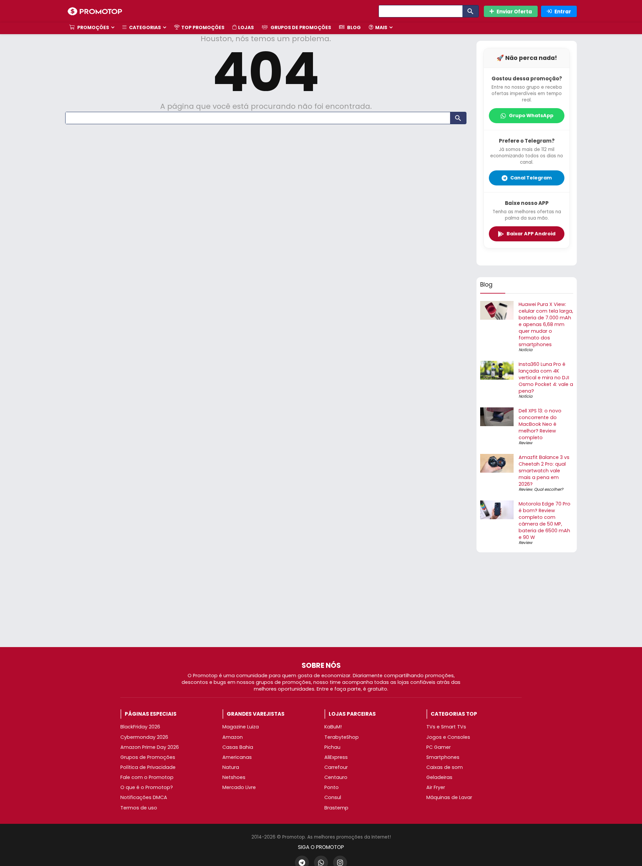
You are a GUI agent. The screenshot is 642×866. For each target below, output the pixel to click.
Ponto (331, 787)
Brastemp (336, 807)
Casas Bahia (237, 747)
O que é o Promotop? (146, 787)
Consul (332, 797)
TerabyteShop (341, 737)
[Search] (470, 11)
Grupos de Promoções (300, 27)
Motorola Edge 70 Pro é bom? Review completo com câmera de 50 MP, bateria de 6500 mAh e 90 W (544, 520)
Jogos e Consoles (448, 737)
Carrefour (336, 767)
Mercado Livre (239, 787)
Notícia (525, 349)
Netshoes (233, 777)
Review (525, 443)
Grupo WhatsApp (531, 115)
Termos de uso (138, 807)
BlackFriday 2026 (140, 726)
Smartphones (442, 757)
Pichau (332, 747)
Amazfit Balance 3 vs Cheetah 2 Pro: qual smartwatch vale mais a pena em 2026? (544, 470)
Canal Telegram (531, 177)
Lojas (246, 27)
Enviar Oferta (514, 11)
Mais (381, 27)
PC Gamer (438, 747)
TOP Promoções (202, 27)
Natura (230, 767)
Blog (353, 27)
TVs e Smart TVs (446, 726)
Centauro (335, 777)
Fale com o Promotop (147, 777)
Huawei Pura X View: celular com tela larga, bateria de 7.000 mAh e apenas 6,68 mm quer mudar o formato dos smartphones (546, 324)
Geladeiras (439, 777)
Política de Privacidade (148, 767)
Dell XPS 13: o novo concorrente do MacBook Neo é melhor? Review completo (540, 424)
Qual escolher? (548, 489)
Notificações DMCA (143, 797)
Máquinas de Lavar (449, 797)
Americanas (237, 757)
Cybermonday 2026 (144, 737)
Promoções (92, 27)
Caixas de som (444, 767)
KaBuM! (333, 726)
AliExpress (336, 757)
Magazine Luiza (240, 726)
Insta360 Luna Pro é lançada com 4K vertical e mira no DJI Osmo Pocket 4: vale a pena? (546, 377)
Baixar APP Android (531, 233)
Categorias (144, 27)
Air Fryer (435, 787)
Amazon (232, 737)
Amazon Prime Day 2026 (149, 747)
